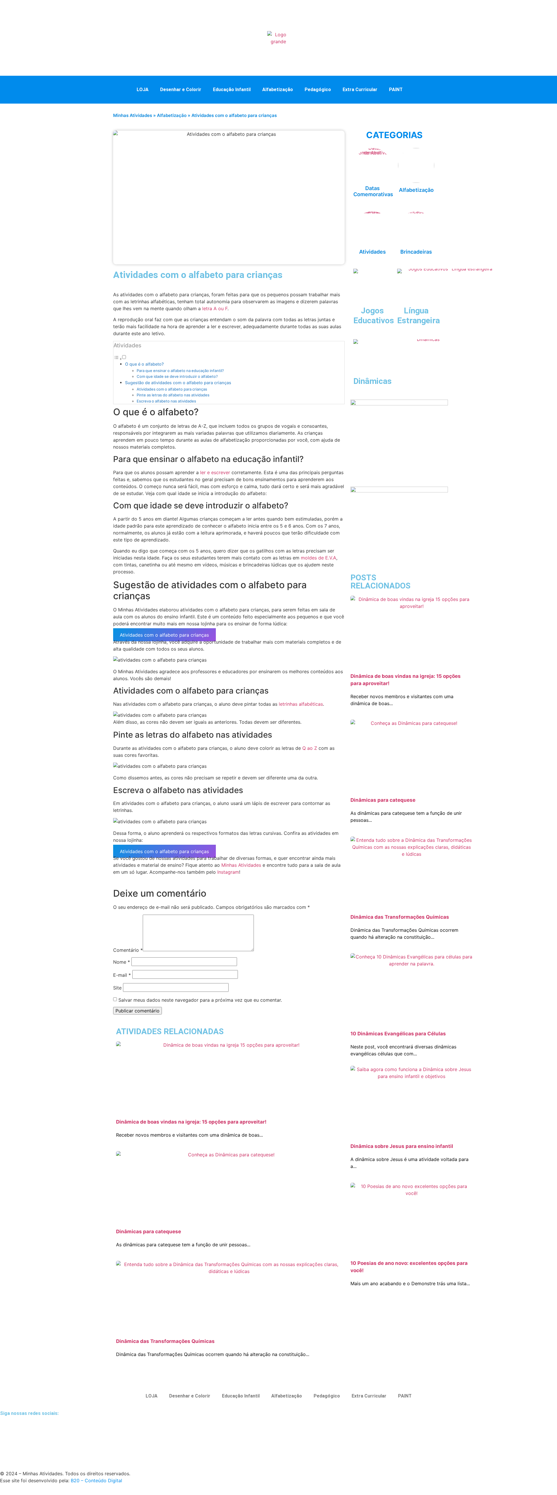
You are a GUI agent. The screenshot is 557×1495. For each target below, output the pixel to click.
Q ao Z (309, 748)
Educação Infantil (232, 89)
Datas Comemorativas (373, 191)
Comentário (128, 950)
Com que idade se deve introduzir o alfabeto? (177, 376)
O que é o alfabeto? (144, 364)
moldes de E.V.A (318, 558)
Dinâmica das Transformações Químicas (165, 1341)
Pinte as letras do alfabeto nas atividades (173, 395)
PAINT (396, 89)
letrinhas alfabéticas (301, 704)
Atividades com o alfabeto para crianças (172, 389)
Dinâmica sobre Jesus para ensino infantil (401, 1146)
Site (117, 987)
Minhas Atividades (132, 115)
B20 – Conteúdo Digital (96, 1480)
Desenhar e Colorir (180, 89)
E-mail (122, 975)
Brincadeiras (416, 252)
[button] (420, 89)
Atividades (372, 252)
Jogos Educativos (373, 315)
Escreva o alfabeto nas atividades (166, 401)
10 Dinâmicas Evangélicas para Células (398, 1034)
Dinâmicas (372, 381)
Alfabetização (277, 89)
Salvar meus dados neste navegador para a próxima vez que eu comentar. (200, 1000)
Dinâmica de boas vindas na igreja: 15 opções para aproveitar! (191, 1122)
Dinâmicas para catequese (148, 1231)
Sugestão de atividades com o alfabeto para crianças (178, 382)
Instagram (228, 872)
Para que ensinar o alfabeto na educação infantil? (180, 370)
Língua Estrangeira (418, 315)
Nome (121, 962)
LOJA (143, 89)
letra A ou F (214, 308)
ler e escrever (215, 472)
